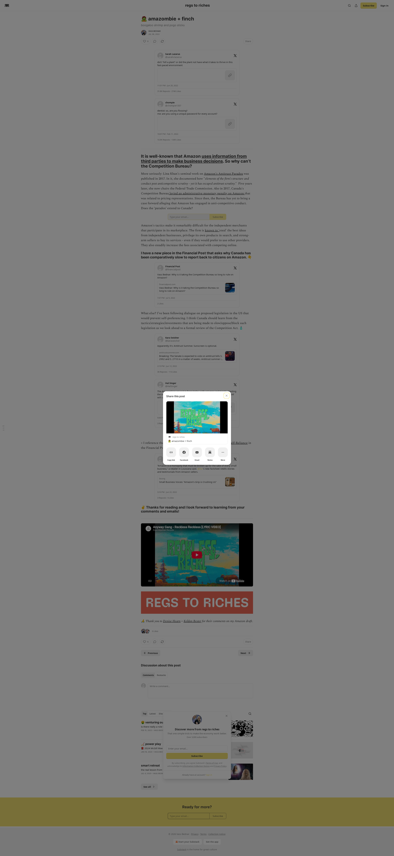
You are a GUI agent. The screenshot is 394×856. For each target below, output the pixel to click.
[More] (223, 452)
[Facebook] (184, 452)
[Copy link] (171, 452)
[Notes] (210, 452)
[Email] (197, 452)
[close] (226, 395)
